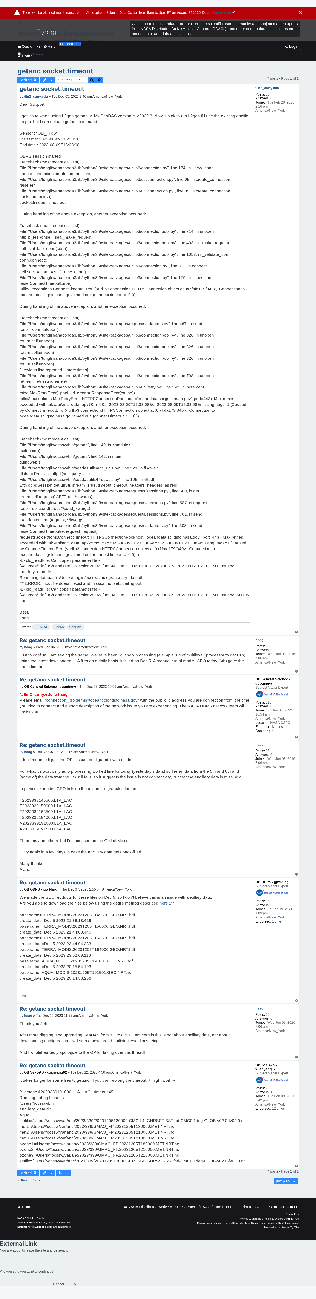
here (164, 903)
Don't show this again (32, 54)
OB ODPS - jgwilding (272, 882)
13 (268, 94)
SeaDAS (76, 627)
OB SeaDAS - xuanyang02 (45, 1072)
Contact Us (292, 1214)
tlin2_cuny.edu (267, 88)
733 (269, 1088)
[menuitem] (190, 1207)
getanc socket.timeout (55, 71)
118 (268, 702)
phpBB (255, 1218)
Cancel (58, 1284)
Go (73, 1284)
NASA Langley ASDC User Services (51, 1222)
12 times (278, 1108)
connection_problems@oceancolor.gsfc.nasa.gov (92, 700)
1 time (276, 921)
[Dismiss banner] (300, 13)
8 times (277, 727)
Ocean (59, 627)
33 (268, 646)
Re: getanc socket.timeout (52, 640)
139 (269, 901)
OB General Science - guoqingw (50, 686)
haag (259, 640)
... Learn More (221, 12)
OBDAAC (41, 627)
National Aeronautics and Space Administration (44, 1227)
